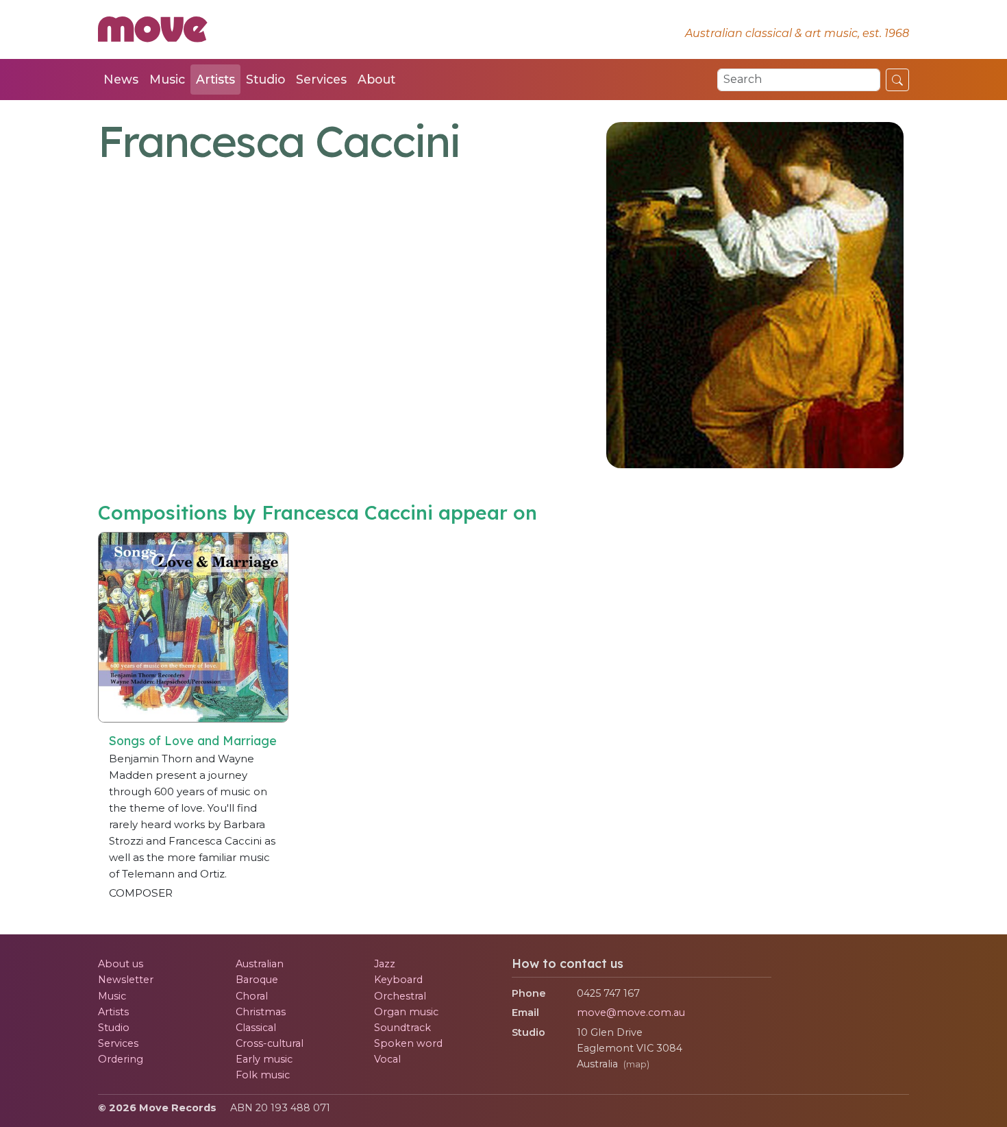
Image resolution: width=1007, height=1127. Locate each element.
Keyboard (398, 979)
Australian (260, 964)
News (120, 79)
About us (120, 964)
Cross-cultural (269, 1043)
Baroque (257, 979)
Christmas (261, 1012)
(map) (636, 1064)
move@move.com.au (631, 1012)
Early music (264, 1059)
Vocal (387, 1059)
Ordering (120, 1059)
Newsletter (125, 979)
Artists (215, 79)
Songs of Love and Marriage (193, 740)
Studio (265, 79)
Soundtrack (402, 1027)
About (376, 79)
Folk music (263, 1075)
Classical (256, 1027)
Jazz (384, 964)
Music (167, 79)
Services (321, 79)
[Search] (897, 79)
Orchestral (400, 996)
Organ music (406, 1012)
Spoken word (408, 1043)
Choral (252, 996)
